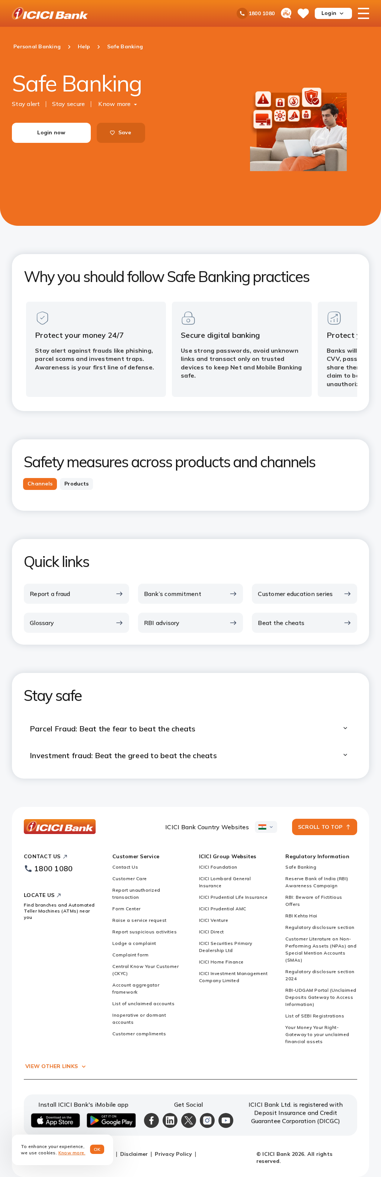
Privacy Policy (173, 1154)
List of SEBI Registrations (314, 1016)
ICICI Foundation (218, 867)
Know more (114, 104)
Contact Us (125, 867)
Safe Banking (300, 867)
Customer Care (129, 878)
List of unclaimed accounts (143, 1003)
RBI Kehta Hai (301, 915)
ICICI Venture (213, 920)
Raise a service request (139, 920)
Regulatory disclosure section (320, 927)
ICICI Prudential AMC (222, 908)
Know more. (72, 1152)
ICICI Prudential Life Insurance (233, 897)
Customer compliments (139, 1033)
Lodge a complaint (134, 943)
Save (124, 132)
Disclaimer (134, 1154)
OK (97, 1149)
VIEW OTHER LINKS (51, 1066)
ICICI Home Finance (221, 962)
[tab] (40, 484)
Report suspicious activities (144, 931)
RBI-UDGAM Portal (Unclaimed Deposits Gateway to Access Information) (320, 997)
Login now (51, 132)
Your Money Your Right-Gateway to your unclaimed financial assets (317, 1034)
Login (328, 13)
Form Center (126, 908)
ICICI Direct (211, 931)
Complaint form (130, 955)
